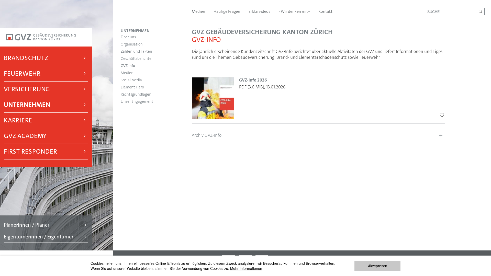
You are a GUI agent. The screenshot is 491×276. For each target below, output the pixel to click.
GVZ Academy (25, 136)
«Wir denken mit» (295, 11)
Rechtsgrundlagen (136, 94)
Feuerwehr (22, 73)
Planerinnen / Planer (26, 225)
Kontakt (325, 11)
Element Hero (132, 87)
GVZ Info (128, 65)
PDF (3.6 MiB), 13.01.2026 (262, 87)
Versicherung (27, 89)
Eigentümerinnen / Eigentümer (38, 236)
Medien (127, 72)
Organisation (132, 44)
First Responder (30, 151)
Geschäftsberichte (136, 58)
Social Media (131, 80)
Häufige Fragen (227, 11)
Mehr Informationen (246, 268)
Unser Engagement (137, 101)
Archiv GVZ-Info (206, 135)
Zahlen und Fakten (136, 51)
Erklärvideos (260, 11)
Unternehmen (27, 104)
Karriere (18, 120)
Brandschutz (26, 58)
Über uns (128, 37)
